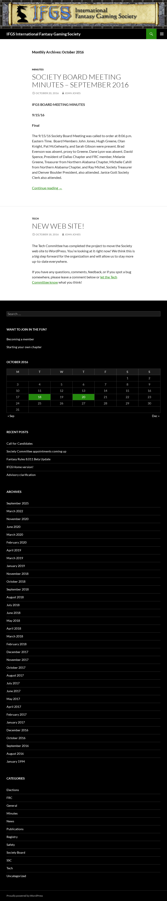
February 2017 (17, 714)
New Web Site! (58, 225)
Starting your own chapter (24, 347)
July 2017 (13, 683)
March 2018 (15, 636)
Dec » (155, 416)
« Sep (11, 416)
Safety (11, 844)
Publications (15, 829)
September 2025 (18, 503)
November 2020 (17, 519)
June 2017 (13, 691)
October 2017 (16, 667)
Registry (12, 837)
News (10, 821)
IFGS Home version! (20, 467)
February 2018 (17, 644)
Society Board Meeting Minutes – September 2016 (80, 80)
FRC (9, 798)
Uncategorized (16, 876)
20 (83, 397)
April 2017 (14, 706)
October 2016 (16, 738)
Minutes (38, 69)
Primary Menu (162, 34)
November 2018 (17, 573)
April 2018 (14, 628)
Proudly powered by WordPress (25, 895)
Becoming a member (20, 339)
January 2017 (16, 722)
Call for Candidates (20, 443)
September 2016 (18, 746)
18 (39, 397)
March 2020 (15, 534)
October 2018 (16, 581)
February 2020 (17, 542)
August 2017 (15, 675)
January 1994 (16, 761)
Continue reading (47, 188)
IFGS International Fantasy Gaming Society (44, 34)
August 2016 (15, 753)
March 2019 (15, 558)
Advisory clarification (21, 475)
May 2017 (13, 699)
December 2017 (17, 652)
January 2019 (16, 566)
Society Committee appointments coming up (36, 451)
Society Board (16, 852)
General (12, 805)
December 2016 (17, 730)
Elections (13, 790)
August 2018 (15, 597)
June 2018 (13, 613)
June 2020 (13, 527)
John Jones (72, 93)
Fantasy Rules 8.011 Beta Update (28, 459)
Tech (35, 218)
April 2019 (14, 550)
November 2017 (17, 660)
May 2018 (13, 620)
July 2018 (13, 605)
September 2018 (18, 589)
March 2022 (15, 511)
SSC (9, 860)
